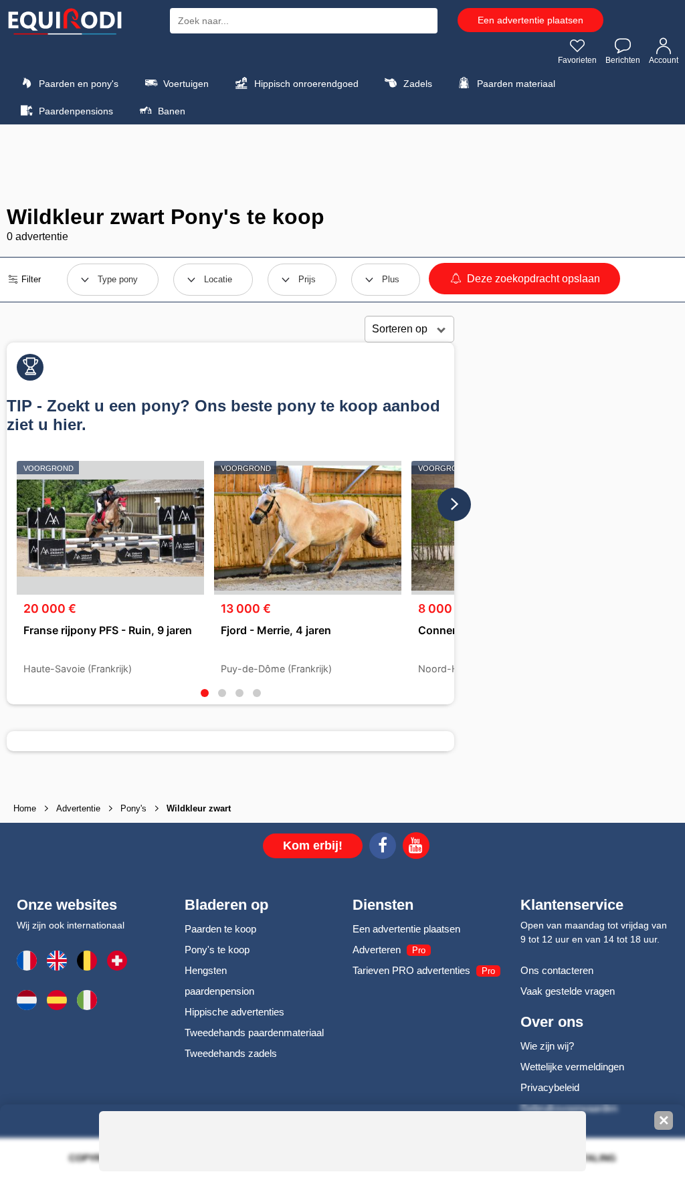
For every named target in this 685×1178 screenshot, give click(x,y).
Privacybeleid (549, 1087)
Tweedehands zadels (231, 1053)
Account (663, 60)
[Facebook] (382, 847)
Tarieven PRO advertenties (411, 970)
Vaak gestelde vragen (567, 991)
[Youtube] (416, 847)
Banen (170, 111)
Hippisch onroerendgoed (305, 83)
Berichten (622, 60)
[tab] (205, 693)
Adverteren (377, 949)
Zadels (416, 83)
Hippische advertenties (234, 1011)
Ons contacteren (556, 970)
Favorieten (577, 60)
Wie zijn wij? (547, 1046)
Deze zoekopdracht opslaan (532, 278)
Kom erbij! (312, 845)
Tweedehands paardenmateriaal (254, 1032)
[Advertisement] (342, 164)
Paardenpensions (74, 111)
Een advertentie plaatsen (530, 20)
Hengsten (206, 970)
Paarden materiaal (514, 83)
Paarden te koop (220, 929)
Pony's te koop (217, 949)
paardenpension (219, 991)
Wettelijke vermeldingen (572, 1066)
